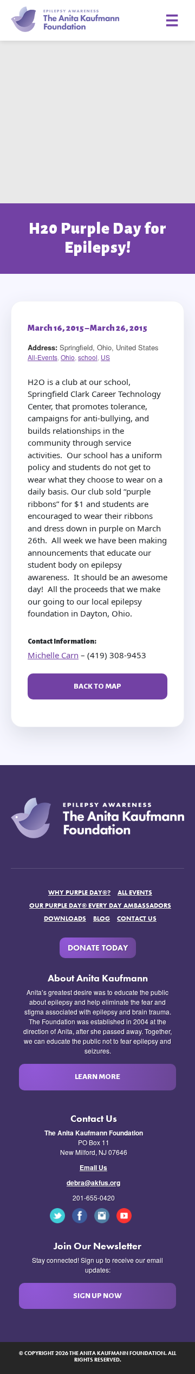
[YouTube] (126, 1214)
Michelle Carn (53, 655)
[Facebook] (82, 1214)
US (105, 357)
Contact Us (137, 918)
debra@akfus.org (93, 1182)
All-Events (42, 357)
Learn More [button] (97, 1077)
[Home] (65, 18)
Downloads (65, 918)
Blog (101, 918)
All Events (135, 892)
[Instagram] (104, 1214)
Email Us (93, 1167)
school (88, 357)
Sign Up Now (97, 1296)
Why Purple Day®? (79, 892)
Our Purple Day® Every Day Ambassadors (100, 905)
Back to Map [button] (97, 686)
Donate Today (98, 947)
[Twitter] (60, 1214)
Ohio (68, 357)
